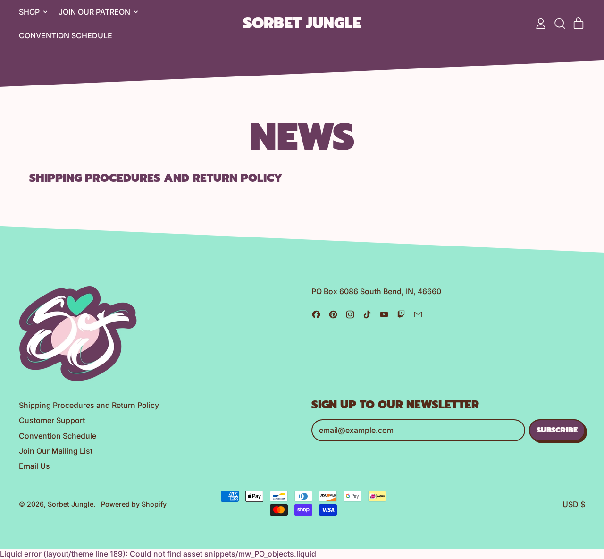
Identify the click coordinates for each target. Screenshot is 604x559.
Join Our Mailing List (55, 451)
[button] (559, 23)
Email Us (34, 466)
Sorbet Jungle (302, 24)
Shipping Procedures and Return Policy (156, 177)
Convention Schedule (65, 35)
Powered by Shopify (134, 504)
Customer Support (52, 420)
